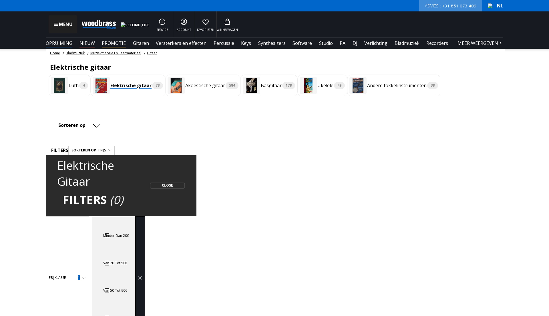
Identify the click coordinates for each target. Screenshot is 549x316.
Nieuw (87, 43)
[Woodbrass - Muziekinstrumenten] (96, 24)
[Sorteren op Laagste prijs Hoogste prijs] (80, 125)
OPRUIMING (59, 43)
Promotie (114, 43)
